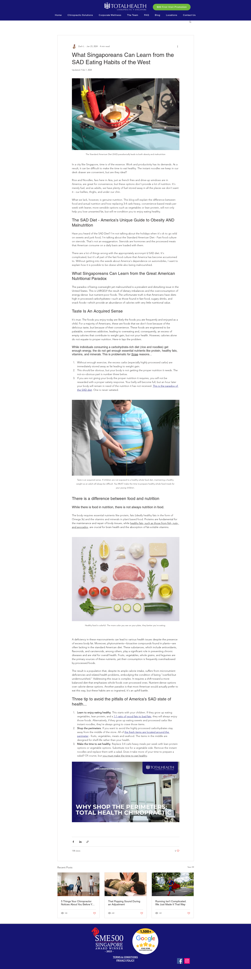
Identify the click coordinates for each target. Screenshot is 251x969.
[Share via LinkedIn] (80, 841)
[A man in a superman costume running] (173, 884)
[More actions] (177, 46)
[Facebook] (180, 961)
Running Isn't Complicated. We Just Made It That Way (170, 903)
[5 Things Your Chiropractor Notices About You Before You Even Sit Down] (78, 884)
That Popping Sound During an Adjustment (124, 903)
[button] (80, 15)
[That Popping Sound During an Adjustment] (126, 884)
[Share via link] (87, 841)
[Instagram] (187, 961)
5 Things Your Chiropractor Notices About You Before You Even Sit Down (78, 903)
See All (191, 867)
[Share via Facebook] (73, 841)
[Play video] (125, 792)
